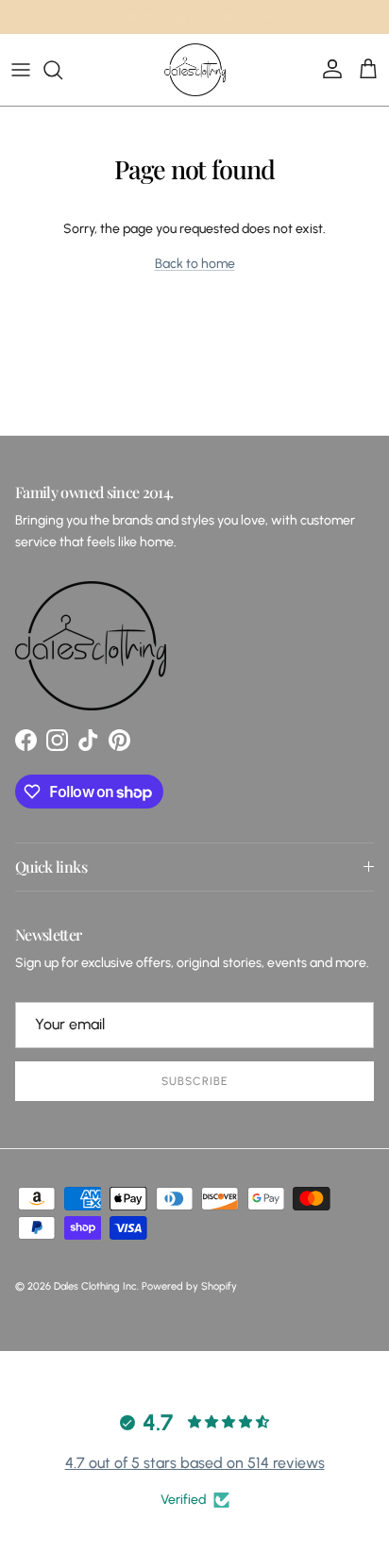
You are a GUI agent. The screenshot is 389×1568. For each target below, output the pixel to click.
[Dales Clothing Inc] (195, 69)
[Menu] (21, 70)
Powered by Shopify (189, 1286)
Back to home (195, 264)
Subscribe (194, 1081)
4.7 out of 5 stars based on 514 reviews (195, 1463)
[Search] (62, 70)
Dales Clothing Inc (95, 1286)
